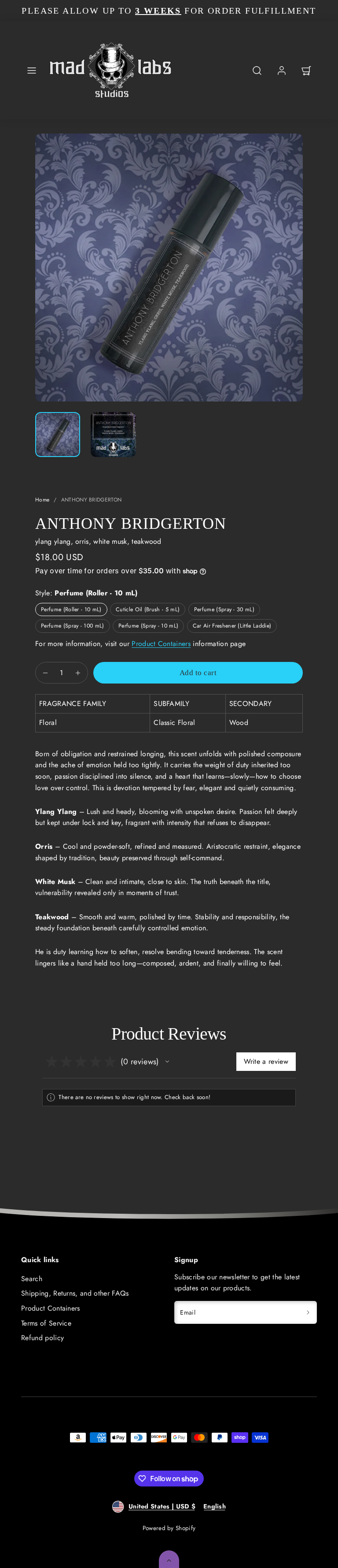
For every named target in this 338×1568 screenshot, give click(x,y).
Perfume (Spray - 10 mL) (148, 626)
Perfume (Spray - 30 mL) (224, 609)
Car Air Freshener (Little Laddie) (232, 626)
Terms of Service (46, 1323)
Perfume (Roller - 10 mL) (71, 609)
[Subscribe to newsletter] (308, 1312)
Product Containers (161, 644)
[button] (31, 70)
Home (42, 500)
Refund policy (42, 1338)
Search (31, 1279)
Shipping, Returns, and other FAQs (75, 1293)
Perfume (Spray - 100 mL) (72, 626)
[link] (281, 70)
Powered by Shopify (169, 1527)
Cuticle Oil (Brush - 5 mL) (148, 609)
